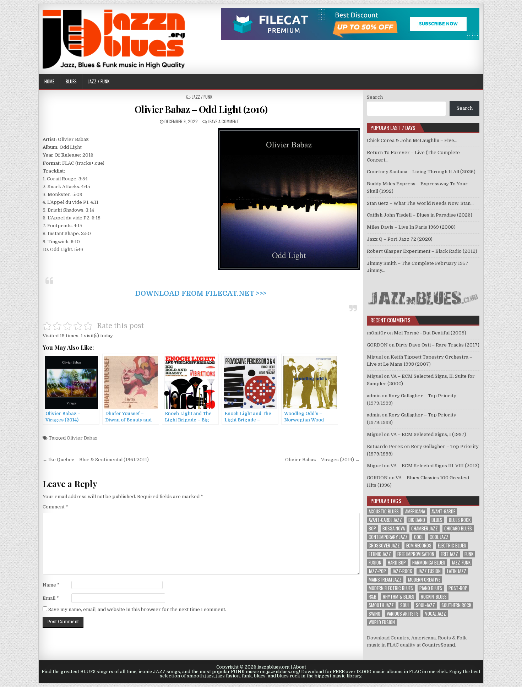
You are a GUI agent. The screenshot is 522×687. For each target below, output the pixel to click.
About (299, 667)
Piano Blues (430, 588)
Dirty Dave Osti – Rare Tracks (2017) (437, 345)
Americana (415, 511)
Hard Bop (397, 562)
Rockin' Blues (434, 596)
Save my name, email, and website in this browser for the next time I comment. (137, 609)
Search (375, 97)
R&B (372, 596)
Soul (404, 605)
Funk (468, 554)
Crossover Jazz (384, 545)
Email (51, 598)
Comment (55, 506)
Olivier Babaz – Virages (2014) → (322, 459)
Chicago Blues (458, 528)
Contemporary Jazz (388, 537)
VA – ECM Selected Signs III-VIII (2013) (435, 465)
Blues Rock (460, 520)
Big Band (416, 520)
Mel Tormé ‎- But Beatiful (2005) (430, 333)
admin (374, 395)
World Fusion (382, 622)
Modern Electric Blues (391, 588)
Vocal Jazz (435, 613)
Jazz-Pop (377, 571)
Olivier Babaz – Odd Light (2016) (201, 109)
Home (49, 81)
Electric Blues (452, 545)
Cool (418, 537)
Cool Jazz (439, 537)
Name (51, 585)
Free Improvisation (415, 554)
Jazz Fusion (429, 571)
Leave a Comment (223, 121)
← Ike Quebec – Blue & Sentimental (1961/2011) (96, 459)
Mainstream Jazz (385, 579)
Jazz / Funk (98, 81)
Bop (372, 528)
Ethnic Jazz (380, 554)
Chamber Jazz (424, 528)
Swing (374, 613)
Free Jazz (449, 554)
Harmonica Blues (428, 562)
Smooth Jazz (381, 605)
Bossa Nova (393, 528)
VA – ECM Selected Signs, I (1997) (428, 434)
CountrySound (438, 645)
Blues (71, 81)
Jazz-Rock (402, 571)
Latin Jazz (456, 571)
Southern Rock (456, 605)
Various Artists (403, 613)
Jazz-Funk (461, 562)
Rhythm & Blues (398, 596)
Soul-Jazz (425, 605)
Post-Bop (457, 588)
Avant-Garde (443, 511)
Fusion (375, 562)
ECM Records (418, 545)
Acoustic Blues (384, 511)
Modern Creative (424, 579)
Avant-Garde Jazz (385, 520)
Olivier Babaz (82, 438)
